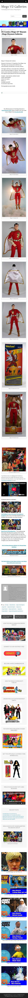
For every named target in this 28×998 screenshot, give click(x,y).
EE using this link (19, 112)
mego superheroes (12, 609)
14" (3, 29)
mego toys (20, 609)
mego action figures (11, 606)
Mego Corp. (18, 606)
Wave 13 (13, 29)
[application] (14, 798)
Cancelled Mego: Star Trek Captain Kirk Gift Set (11, 815)
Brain (3, 36)
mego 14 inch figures (20, 604)
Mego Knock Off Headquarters (8, 531)
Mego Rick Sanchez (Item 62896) (14, 986)
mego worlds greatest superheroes (16, 611)
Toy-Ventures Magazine (6, 480)
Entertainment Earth (6, 110)
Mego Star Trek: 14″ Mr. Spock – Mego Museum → (20, 617)
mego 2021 (4, 606)
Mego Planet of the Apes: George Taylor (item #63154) (13, 817)
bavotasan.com (20, 996)
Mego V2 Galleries (14, 6)
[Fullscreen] (23, 803)
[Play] (4, 803)
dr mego (6, 604)
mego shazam (4, 609)
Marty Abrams (12, 604)
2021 (5, 29)
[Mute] (21, 803)
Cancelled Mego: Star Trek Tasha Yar (10, 813)
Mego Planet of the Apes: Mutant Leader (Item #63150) (13, 816)
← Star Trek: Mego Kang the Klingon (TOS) (7, 617)
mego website (4, 611)
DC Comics (8, 29)
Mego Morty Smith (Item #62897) (9, 819)
